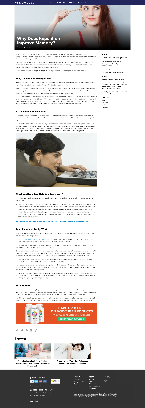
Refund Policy (93, 388)
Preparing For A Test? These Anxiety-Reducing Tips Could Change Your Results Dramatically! (114, 58)
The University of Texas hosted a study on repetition (31, 239)
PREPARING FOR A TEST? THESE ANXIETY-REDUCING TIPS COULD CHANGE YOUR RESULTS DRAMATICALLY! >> (52, 221)
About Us (91, 380)
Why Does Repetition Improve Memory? (111, 61)
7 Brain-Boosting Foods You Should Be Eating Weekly (115, 82)
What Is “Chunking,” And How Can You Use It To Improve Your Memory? (114, 69)
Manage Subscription (79, 382)
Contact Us (77, 380)
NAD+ (91, 382)
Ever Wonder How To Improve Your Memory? (113, 72)
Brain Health (61, 2)
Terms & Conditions (94, 386)
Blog (75, 384)
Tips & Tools (82, 2)
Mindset (71, 2)
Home (51, 2)
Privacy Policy (93, 384)
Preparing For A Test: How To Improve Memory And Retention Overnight (114, 64)
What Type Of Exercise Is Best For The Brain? (113, 79)
